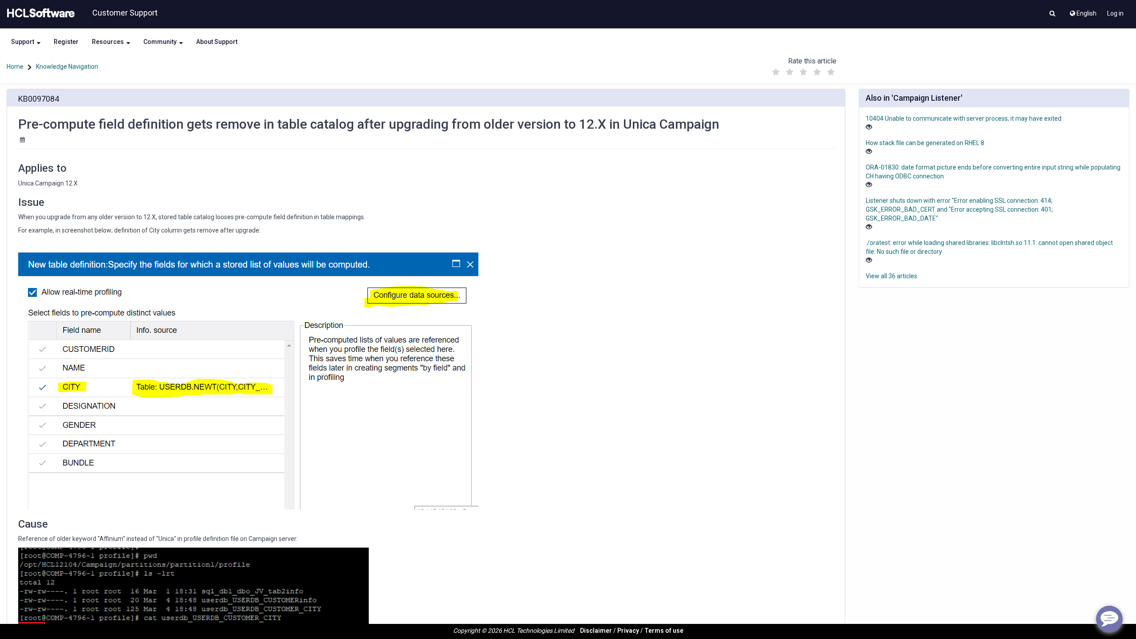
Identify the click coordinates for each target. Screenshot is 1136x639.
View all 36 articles (891, 276)
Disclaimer (596, 630)
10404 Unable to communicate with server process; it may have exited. (964, 118)
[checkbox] (776, 72)
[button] (1052, 14)
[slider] (803, 70)
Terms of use (663, 630)
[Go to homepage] (39, 13)
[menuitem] (1082, 11)
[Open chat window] (1109, 619)
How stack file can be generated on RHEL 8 (925, 142)
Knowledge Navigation (67, 66)
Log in (1115, 13)
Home (15, 66)
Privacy (628, 630)
